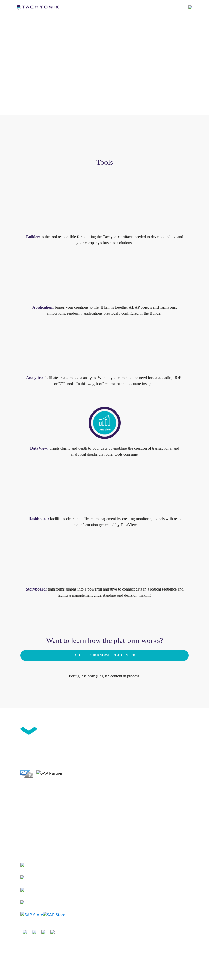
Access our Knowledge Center (104, 655)
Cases (25, 818)
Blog (24, 836)
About (25, 801)
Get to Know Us (33, 810)
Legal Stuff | (84, 948)
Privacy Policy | (108, 948)
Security (128, 948)
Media (25, 844)
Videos (26, 827)
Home (25, 792)
